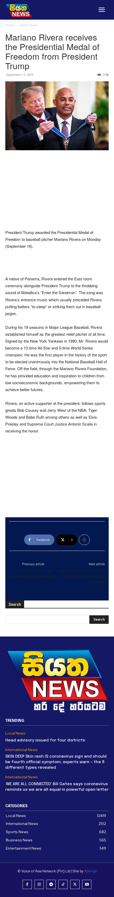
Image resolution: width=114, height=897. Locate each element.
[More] (84, 539)
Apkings (90, 871)
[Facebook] (27, 884)
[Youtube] (86, 884)
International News (21, 750)
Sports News (28, 25)
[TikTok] (63, 884)
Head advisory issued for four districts (45, 740)
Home (9, 25)
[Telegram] (51, 884)
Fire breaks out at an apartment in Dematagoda (33, 574)
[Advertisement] (57, 190)
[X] (75, 884)
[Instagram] (39, 884)
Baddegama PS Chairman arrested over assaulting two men (82, 577)
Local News (15, 733)
